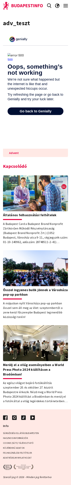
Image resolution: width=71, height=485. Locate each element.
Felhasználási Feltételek (17, 452)
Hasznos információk (15, 438)
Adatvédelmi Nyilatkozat (17, 457)
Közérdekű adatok (14, 447)
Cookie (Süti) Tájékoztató (18, 442)
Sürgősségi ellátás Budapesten (21, 433)
